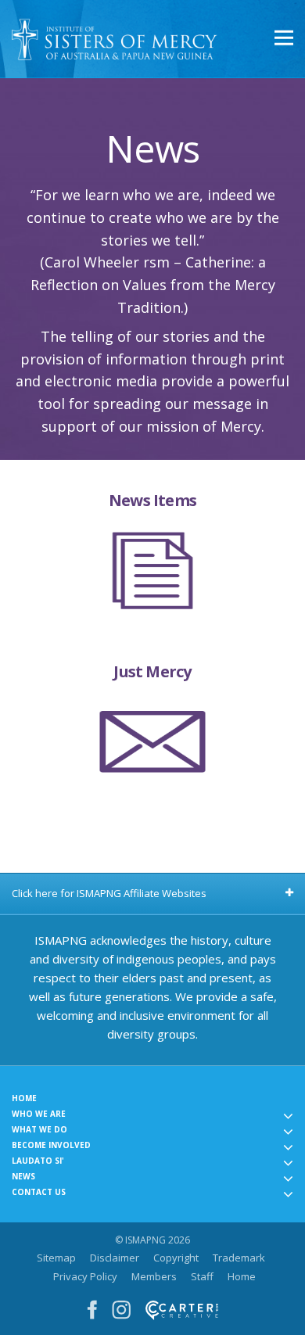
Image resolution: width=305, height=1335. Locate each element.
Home (24, 1098)
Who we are (39, 1113)
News (23, 1176)
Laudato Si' (38, 1160)
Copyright (176, 1258)
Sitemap (56, 1258)
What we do (39, 1129)
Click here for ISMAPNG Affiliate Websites (109, 893)
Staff (202, 1276)
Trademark (239, 1258)
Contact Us (39, 1191)
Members (154, 1276)
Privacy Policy (85, 1276)
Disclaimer (114, 1258)
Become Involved (51, 1144)
